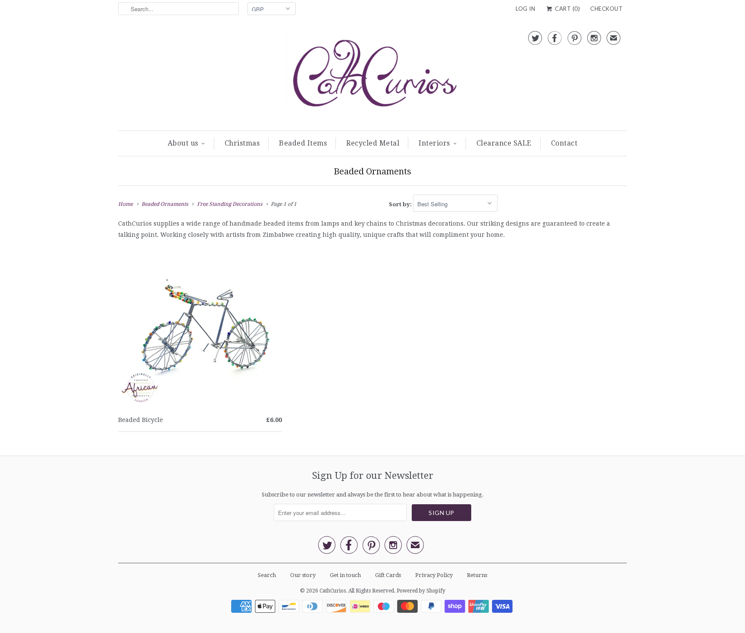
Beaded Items (303, 143)
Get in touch (345, 575)
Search (267, 575)
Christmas (242, 143)
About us (183, 143)
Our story (303, 575)
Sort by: (401, 204)
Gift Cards (388, 575)
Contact (564, 143)
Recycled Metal (372, 143)
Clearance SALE (504, 143)
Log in (525, 8)
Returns (477, 575)
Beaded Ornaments (372, 171)
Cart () (567, 8)
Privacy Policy (434, 575)
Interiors (434, 143)
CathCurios (332, 591)
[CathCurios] (372, 76)
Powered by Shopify (421, 591)
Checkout (606, 8)
